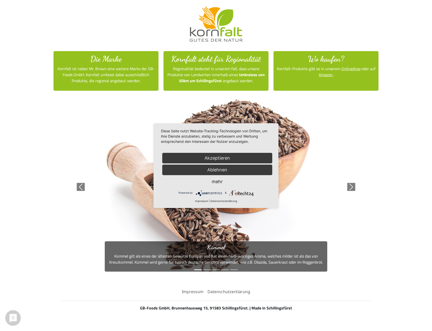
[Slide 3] (216, 270)
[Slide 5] (234, 270)
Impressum (193, 291)
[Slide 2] (207, 270)
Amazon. (326, 75)
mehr (217, 181)
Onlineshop (350, 69)
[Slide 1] (198, 270)
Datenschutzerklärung (229, 291)
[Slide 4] (225, 270)
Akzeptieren (217, 158)
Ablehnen (217, 169)
